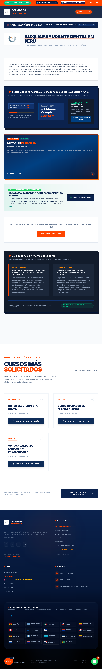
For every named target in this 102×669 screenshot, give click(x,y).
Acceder (94, 3)
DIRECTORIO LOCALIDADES (66, 549)
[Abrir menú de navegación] (95, 12)
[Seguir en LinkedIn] (25, 544)
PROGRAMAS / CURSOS (64, 526)
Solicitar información (28, 421)
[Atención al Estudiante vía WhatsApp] (94, 661)
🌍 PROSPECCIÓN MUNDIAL (73, 3)
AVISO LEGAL (9, 584)
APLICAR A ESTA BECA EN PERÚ (81, 118)
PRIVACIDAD (8, 587)
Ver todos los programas (78, 493)
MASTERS (58, 538)
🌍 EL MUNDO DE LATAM (46, 3)
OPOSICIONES (60, 541)
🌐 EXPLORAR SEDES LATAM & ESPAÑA (25, 616)
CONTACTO (8, 591)
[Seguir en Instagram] (6, 544)
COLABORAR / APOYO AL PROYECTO (19, 580)
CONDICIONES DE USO (63, 554)
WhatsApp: (18, 3)
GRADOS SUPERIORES (63, 534)
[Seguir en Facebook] (12, 544)
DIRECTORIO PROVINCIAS (64, 545)
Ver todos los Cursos (51, 234)
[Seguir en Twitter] (18, 544)
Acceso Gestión (11, 572)
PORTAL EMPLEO (10, 576)
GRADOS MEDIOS (61, 530)
